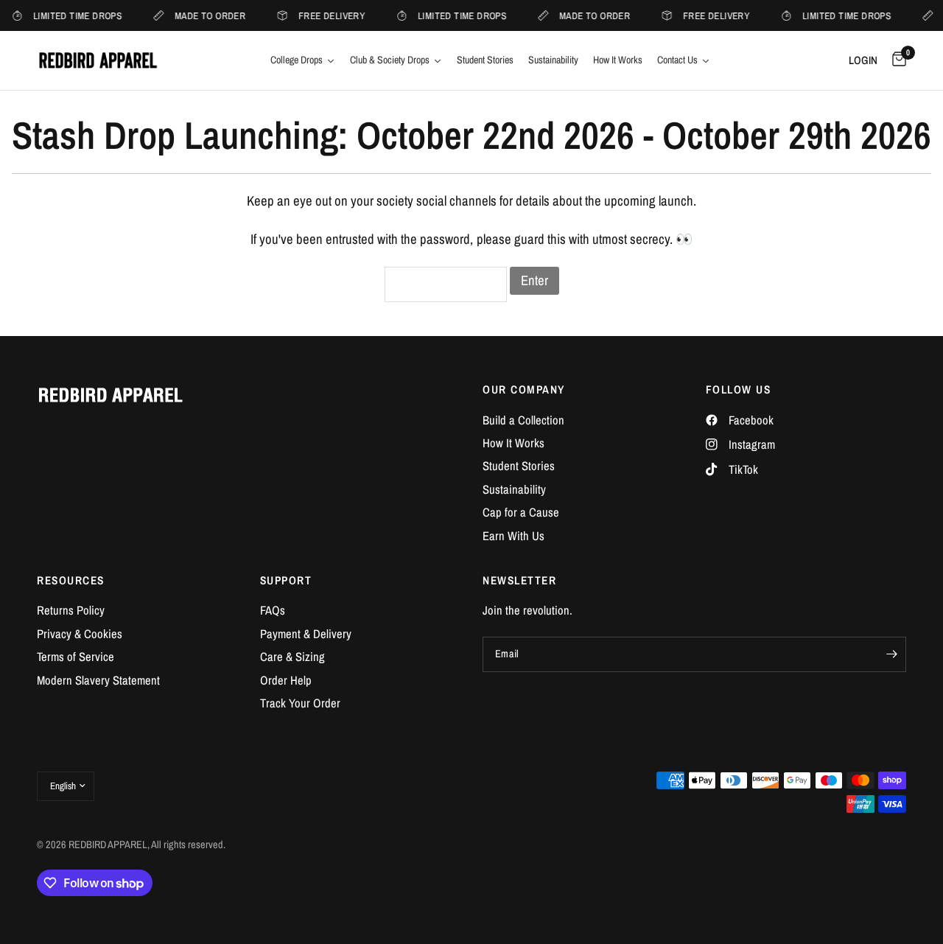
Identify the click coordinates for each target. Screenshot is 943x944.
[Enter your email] (891, 654)
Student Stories (519, 466)
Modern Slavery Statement (98, 680)
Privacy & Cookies (79, 634)
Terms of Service (75, 656)
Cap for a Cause (521, 512)
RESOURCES (71, 580)
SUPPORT (286, 580)
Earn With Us (513, 536)
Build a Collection (523, 420)
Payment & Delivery (305, 634)
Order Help (286, 680)
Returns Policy (71, 610)
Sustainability (514, 489)
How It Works (513, 443)
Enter (534, 280)
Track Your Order (300, 703)
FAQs (272, 610)
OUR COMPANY (524, 389)
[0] (895, 60)
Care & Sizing (292, 656)
